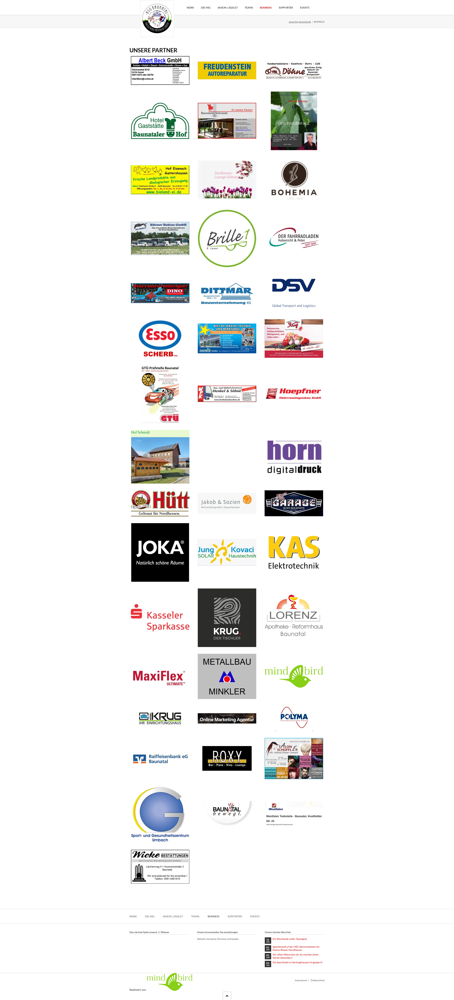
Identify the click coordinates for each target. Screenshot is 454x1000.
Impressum (301, 980)
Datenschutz (318, 980)
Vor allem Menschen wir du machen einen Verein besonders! (296, 956)
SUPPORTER (235, 916)
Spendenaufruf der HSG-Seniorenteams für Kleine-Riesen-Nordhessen (296, 948)
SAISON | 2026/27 (173, 916)
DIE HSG (149, 916)
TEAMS (195, 916)
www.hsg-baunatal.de (300, 21)
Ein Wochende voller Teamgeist (290, 938)
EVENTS (254, 916)
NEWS (133, 916)
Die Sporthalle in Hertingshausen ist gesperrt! (298, 962)
